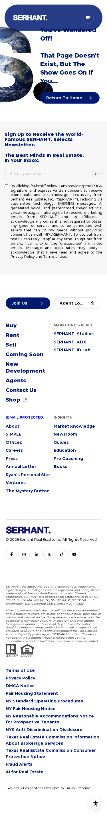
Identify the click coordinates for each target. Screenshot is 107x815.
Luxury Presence (77, 788)
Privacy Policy (23, 256)
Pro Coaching (68, 458)
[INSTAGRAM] (24, 554)
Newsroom (65, 434)
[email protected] (25, 417)
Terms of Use (54, 256)
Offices (14, 442)
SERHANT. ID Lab (72, 349)
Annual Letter (21, 466)
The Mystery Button (28, 490)
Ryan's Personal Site (28, 474)
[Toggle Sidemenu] (88, 18)
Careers (14, 450)
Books (60, 466)
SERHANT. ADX (70, 342)
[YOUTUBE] (74, 554)
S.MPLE (13, 434)
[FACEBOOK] (11, 554)
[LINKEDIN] (36, 554)
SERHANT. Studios (74, 333)
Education (65, 450)
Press (12, 458)
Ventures (16, 482)
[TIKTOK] (61, 554)
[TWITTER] (49, 554)
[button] (21, 390)
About (12, 426)
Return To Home (64, 97)
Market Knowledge (74, 426)
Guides (61, 442)
